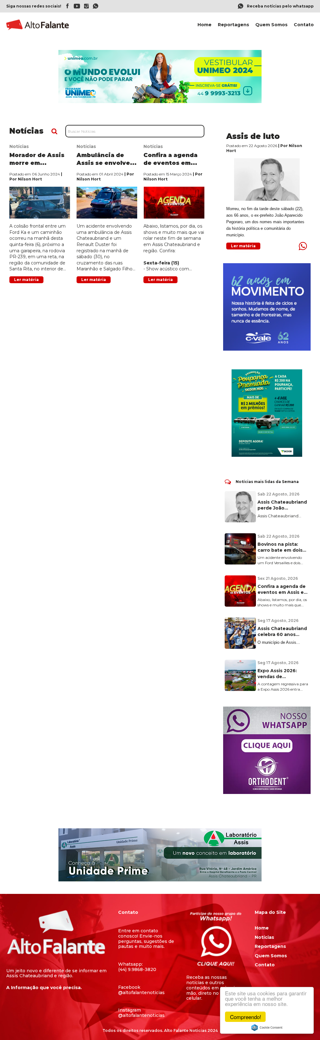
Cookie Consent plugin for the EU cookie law (266, 1027)
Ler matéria (26, 279)
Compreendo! (245, 1017)
